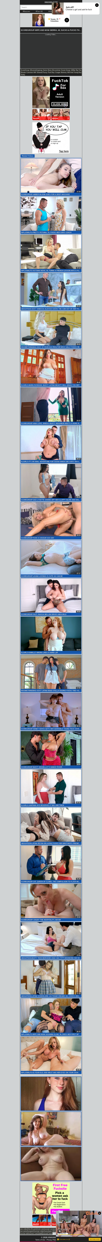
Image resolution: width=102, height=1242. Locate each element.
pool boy (51, 72)
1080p (73, 70)
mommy (64, 72)
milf (34, 72)
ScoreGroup (25, 70)
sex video (23, 1229)
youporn (31, 1231)
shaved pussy (42, 72)
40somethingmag (36, 70)
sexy (46, 1231)
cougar (57, 72)
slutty (23, 75)
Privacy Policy (52, 1240)
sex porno (23, 1231)
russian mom (47, 1233)
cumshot (29, 72)
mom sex (40, 1229)
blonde (23, 72)
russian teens (25, 1233)
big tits (78, 70)
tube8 (40, 1233)
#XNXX (51, 11)
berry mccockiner (54, 70)
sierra (45, 70)
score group (65, 70)
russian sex (48, 1229)
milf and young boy (74, 72)
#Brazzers (26, 11)
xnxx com (34, 1233)
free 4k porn (32, 1229)
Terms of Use (40, 1240)
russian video (39, 1231)
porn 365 (52, 1231)
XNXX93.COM (51, 2)
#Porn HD (39, 11)
